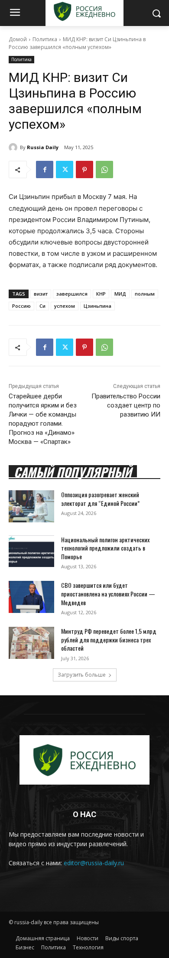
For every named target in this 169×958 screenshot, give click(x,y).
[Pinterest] (84, 169)
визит (41, 293)
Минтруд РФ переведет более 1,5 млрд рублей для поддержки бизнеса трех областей (108, 639)
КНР (101, 293)
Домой (18, 39)
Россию (21, 306)
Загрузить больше (82, 674)
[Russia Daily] (14, 147)
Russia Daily (42, 147)
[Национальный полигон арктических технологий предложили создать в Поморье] (31, 551)
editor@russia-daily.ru (94, 863)
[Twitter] (64, 169)
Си (42, 306)
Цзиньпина (97, 306)
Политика (44, 39)
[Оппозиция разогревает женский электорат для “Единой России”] (31, 506)
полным (145, 293)
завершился (72, 293)
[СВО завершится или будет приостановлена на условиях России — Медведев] (31, 597)
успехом (64, 306)
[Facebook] (44, 169)
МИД (120, 293)
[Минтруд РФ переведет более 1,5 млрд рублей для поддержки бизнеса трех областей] (31, 643)
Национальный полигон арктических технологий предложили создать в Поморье (105, 548)
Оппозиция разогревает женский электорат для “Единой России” (100, 499)
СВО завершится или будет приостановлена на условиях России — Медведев (108, 593)
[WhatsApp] (104, 169)
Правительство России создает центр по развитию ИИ (125, 405)
